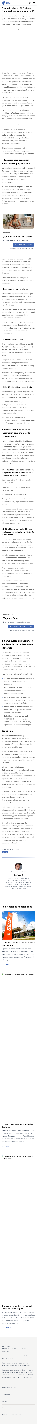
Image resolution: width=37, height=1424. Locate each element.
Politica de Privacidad (9, 1387)
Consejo (4, 852)
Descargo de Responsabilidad (11, 1415)
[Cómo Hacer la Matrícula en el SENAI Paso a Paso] (18, 925)
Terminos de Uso (7, 1408)
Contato (4, 1401)
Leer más (5, 964)
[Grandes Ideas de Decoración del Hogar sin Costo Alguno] (18, 1229)
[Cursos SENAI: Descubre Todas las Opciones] (18, 1047)
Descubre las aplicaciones (21, 626)
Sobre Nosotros (7, 1394)
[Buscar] (30, 3)
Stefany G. (18, 875)
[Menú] (34, 3)
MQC (8, 3)
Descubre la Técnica (23, 245)
